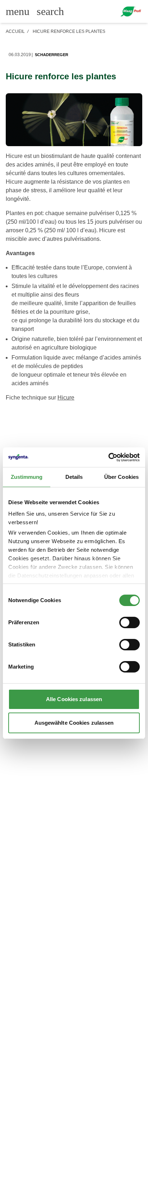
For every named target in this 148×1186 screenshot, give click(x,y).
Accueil (15, 31)
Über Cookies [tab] (121, 477)
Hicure (65, 397)
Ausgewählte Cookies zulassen (74, 723)
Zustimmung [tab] (27, 477)
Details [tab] (74, 477)
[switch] (129, 622)
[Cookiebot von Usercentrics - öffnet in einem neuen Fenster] (108, 457)
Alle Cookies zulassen (74, 699)
